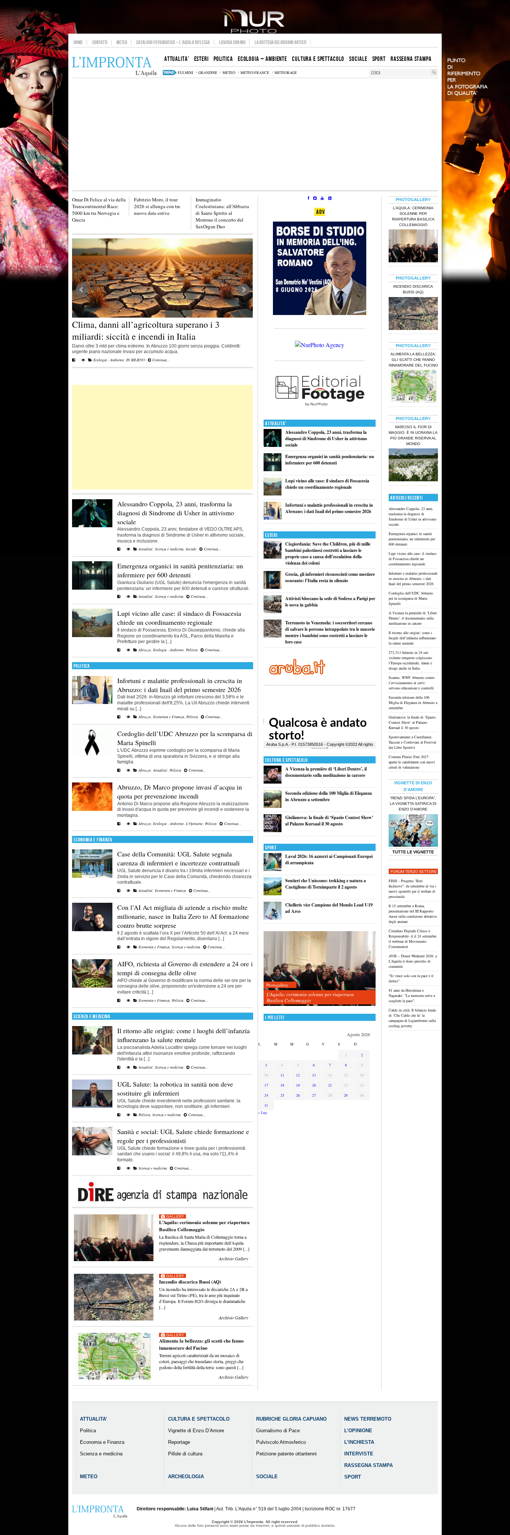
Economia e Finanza (168, 716)
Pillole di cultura (185, 1454)
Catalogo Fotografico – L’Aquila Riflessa (173, 42)
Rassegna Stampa (368, 1465)
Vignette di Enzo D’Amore (196, 1430)
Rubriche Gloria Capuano (291, 1419)
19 (298, 1085)
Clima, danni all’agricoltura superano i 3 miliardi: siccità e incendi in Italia (146, 330)
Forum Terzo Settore (414, 872)
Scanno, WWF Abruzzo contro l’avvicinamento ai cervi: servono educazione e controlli (412, 683)
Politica (192, 649)
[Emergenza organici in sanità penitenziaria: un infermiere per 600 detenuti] (92, 588)
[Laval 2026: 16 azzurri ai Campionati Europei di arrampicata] (273, 869)
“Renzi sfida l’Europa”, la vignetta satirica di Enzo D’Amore (413, 803)
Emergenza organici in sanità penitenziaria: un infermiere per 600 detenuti (180, 570)
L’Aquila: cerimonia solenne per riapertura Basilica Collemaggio (204, 1226)
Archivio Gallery (233, 1258)
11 (282, 1075)
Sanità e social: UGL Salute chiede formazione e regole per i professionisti (183, 1136)
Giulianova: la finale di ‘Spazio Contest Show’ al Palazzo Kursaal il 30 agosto (329, 820)
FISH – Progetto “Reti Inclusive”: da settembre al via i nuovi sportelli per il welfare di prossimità (412, 888)
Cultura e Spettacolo (286, 760)
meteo (229, 72)
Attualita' (146, 549)
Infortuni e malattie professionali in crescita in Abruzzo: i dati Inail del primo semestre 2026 (179, 685)
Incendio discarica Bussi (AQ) (190, 1281)
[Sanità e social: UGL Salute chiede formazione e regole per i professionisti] (92, 1153)
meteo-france (254, 72)
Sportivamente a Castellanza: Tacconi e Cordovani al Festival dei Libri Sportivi (412, 742)
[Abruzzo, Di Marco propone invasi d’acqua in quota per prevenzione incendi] (92, 809)
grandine (207, 72)
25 (282, 1095)
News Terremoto (367, 1419)
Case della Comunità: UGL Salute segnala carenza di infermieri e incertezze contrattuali (178, 858)
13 (314, 1075)
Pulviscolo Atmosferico (281, 1442)
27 (314, 1095)
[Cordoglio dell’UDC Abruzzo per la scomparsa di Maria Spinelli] (92, 756)
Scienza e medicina (169, 549)
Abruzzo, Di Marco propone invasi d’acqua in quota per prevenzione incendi (179, 791)
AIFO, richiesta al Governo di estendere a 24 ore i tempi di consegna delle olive (185, 968)
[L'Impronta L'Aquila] (114, 67)
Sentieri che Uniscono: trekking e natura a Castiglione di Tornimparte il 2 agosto (325, 883)
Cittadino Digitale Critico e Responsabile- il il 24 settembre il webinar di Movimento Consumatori (412, 938)
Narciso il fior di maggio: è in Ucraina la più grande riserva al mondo (413, 435)
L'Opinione (194, 823)
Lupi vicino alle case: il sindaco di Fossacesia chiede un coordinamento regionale (179, 618)
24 (266, 1095)
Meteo (121, 42)
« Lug (262, 1112)
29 (346, 1095)
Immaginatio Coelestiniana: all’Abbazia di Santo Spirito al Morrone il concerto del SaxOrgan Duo (222, 213)
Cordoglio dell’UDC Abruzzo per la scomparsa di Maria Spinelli (411, 598)
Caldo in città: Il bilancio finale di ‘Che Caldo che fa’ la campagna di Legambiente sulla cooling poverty (412, 1017)
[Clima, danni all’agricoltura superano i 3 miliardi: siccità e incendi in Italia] (162, 278)
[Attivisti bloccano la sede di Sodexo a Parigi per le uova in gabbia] (273, 611)
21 (330, 1085)
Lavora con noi (232, 42)
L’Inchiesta (359, 1442)
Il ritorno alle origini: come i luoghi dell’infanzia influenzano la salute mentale (183, 1035)
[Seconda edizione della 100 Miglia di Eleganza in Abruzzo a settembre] (273, 806)
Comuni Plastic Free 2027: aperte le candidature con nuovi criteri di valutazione (412, 762)
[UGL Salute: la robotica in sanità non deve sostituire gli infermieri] (92, 1106)
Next (243, 290)
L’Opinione (358, 1430)
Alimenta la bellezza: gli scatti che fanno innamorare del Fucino (201, 1344)
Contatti (100, 42)
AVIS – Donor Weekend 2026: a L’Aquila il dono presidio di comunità (413, 961)
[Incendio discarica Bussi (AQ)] (413, 314)
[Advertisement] (255, 134)
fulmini (185, 72)
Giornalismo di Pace (278, 1430)
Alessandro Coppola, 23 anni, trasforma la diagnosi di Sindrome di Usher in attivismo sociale (175, 512)
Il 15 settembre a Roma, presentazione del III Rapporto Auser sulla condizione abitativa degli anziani (412, 913)
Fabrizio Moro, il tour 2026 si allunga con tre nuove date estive (157, 206)
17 (266, 1085)
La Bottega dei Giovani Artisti (281, 42)
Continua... (160, 359)
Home (78, 42)
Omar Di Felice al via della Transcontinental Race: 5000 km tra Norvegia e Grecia (99, 209)
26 (298, 1095)
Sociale (191, 549)
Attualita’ (93, 1419)
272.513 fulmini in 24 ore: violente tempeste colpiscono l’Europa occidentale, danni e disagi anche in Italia (410, 660)
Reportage (179, 1442)
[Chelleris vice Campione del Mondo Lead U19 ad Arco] (273, 918)
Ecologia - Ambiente (108, 359)
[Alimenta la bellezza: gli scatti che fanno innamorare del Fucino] (413, 387)
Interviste (358, 1454)
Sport (271, 847)
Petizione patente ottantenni (286, 1454)
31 (266, 1105)
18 (282, 1085)
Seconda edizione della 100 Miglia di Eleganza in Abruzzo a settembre (328, 796)
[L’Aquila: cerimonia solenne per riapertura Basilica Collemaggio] (320, 968)
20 (314, 1085)
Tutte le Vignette (413, 852)
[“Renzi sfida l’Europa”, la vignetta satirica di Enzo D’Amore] (413, 831)
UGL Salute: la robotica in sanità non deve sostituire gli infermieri (175, 1088)
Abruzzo (145, 649)
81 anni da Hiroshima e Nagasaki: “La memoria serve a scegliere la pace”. (412, 995)
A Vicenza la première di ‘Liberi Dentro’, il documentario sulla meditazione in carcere (326, 772)
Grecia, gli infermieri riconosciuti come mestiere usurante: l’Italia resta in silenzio (330, 577)
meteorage (285, 72)
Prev (82, 290)
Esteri (271, 535)
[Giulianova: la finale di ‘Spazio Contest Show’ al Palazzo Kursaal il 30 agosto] (273, 830)
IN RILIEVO (135, 359)
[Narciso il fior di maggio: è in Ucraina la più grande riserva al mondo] (413, 465)
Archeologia (186, 1476)
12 (298, 1075)
